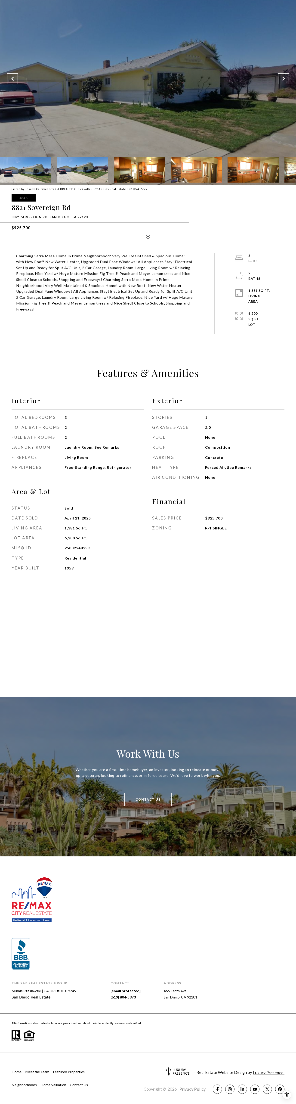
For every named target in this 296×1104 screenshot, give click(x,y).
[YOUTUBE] (254, 1089)
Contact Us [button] (148, 799)
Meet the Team (37, 1072)
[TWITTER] (267, 1089)
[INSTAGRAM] (229, 1089)
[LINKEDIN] (242, 1089)
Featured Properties (69, 1072)
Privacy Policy (192, 1089)
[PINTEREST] (279, 1089)
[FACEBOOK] (217, 1089)
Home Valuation (53, 1084)
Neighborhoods (24, 1084)
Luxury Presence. (268, 1072)
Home (17, 1072)
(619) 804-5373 (123, 997)
